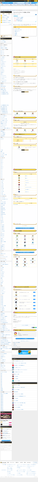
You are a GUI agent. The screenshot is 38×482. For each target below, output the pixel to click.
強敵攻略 (36, 4)
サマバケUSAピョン (17, 266)
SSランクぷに (15, 345)
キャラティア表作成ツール (4, 115)
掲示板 (11, 4)
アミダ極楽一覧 (2, 310)
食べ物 (1, 358)
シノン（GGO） (25, 131)
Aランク (2, 171)
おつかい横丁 (2, 273)
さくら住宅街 (2, 267)
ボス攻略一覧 (2, 333)
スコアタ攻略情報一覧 (3, 325)
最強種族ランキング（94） (4, 123)
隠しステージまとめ (3, 46)
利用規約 (8, 462)
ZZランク (2, 163)
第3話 (1, 376)
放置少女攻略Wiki (9, 471)
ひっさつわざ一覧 (3, 197)
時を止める (2, 220)
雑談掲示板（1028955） (3, 89)
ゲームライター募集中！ (3, 41)
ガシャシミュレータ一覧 (3, 259)
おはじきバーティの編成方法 (4, 316)
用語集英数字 (2, 410)
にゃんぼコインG (27, 182)
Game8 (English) (29, 462)
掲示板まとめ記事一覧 (3, 86)
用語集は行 (2, 402)
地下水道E (2, 302)
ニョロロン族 (2, 191)
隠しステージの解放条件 (20, 18)
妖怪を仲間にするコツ (3, 319)
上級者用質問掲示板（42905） (4, 109)
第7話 (1, 382)
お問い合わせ (21, 462)
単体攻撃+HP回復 (3, 208)
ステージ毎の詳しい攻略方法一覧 (4, 264)
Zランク (2, 165)
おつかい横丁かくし (3, 63)
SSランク (2, 168)
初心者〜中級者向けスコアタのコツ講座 (5, 330)
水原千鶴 (17, 260)
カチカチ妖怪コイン (27, 189)
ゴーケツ (25, 62)
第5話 (1, 379)
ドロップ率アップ (3, 244)
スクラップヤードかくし (3, 75)
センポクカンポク (17, 240)
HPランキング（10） (3, 126)
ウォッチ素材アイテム (3, 359)
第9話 (1, 385)
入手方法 (16, 32)
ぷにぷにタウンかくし (16, 199)
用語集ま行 (2, 404)
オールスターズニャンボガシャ (28, 187)
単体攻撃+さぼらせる (3, 209)
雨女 (24, 243)
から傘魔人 (25, 240)
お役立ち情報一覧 (3, 135)
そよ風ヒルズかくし (3, 64)
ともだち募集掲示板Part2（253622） (5, 93)
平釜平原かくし (2, 72)
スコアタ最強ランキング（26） (4, 120)
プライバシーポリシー (12, 462)
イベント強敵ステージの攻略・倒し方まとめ (5, 334)
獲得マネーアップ (3, 247)
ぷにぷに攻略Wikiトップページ (4, 40)
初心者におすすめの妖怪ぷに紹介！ (5, 340)
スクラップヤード (3, 287)
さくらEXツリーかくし (3, 66)
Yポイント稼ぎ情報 (3, 134)
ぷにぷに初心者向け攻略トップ (4, 339)
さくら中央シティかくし (3, 61)
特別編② (2, 390)
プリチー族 (2, 185)
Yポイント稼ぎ (24, 63)
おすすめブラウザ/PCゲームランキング (6, 440)
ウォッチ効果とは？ (3, 350)
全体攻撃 (2, 211)
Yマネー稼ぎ (17, 63)
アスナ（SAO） (17, 131)
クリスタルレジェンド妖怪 (4, 154)
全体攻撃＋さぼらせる (3, 214)
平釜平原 (2, 282)
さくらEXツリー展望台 (3, 305)
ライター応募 (35, 462)
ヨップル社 (2, 290)
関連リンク (16, 35)
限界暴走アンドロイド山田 (32, 260)
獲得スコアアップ (3, 249)
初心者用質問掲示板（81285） (4, 108)
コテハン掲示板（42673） (3, 90)
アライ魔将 (33, 240)
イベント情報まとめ (3, 132)
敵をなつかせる (2, 235)
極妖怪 (1, 151)
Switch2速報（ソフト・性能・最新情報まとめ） (31, 464)
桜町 (1, 284)
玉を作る (2, 215)
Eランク (2, 177)
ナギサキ (2, 279)
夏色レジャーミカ (25, 260)
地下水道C (2, 299)
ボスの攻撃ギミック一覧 (3, 336)
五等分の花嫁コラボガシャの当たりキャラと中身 (7, 22)
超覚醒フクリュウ (33, 131)
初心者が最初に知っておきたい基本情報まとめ (6, 342)
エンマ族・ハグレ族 (3, 194)
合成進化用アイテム (3, 356)
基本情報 (16, 33)
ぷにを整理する (2, 226)
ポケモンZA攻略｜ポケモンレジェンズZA (11, 464)
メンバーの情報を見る (25, 338)
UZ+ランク (2, 159)
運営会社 (25, 462)
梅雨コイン (26, 178)
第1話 (1, 373)
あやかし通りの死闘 (16, 204)
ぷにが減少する (2, 229)
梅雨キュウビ (17, 237)
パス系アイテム (2, 355)
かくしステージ (6, 4)
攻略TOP (2, 4)
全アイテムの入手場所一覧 (4, 353)
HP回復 (1, 238)
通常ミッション (2, 364)
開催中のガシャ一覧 (3, 253)
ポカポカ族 (2, 186)
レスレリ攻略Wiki (18, 473)
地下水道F (2, 304)
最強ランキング (26, 4)
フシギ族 (2, 182)
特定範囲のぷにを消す (3, 203)
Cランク (2, 174)
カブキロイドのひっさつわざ (18, 29)
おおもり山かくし (3, 58)
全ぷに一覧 (2, 138)
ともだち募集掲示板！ (4, 15)
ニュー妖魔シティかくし (3, 81)
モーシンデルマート (3, 288)
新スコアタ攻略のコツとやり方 (4, 328)
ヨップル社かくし (3, 78)
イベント (14, 4)
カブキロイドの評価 (17, 28)
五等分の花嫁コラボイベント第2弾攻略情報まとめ (7, 20)
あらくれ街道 (2, 307)
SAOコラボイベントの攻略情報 (20, 17)
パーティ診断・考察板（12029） (4, 112)
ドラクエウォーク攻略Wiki (9, 468)
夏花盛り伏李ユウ (17, 263)
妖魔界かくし (2, 67)
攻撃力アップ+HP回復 (3, 241)
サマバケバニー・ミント (32, 263)
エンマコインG (26, 180)
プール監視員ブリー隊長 (24, 263)
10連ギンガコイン (27, 191)
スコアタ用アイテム (3, 361)
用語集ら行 (2, 407)
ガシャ (22, 4)
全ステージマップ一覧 (3, 262)
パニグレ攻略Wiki (9, 473)
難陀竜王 (25, 237)
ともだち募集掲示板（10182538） (4, 92)
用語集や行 (2, 405)
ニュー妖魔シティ (3, 293)
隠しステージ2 (2, 52)
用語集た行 (2, 399)
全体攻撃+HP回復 (3, 212)
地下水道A (2, 296)
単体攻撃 (2, 206)
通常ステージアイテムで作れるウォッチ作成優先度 (6, 348)
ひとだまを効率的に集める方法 (4, 322)
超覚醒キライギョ (25, 266)
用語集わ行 (2, 408)
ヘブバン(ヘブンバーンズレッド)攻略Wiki (21, 471)
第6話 (1, 381)
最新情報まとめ (2, 131)
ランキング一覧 (2, 117)
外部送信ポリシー (17, 462)
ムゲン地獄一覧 (2, 308)
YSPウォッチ (19, 148)
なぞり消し (2, 217)
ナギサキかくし (2, 69)
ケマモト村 (2, 281)
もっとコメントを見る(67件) (25, 325)
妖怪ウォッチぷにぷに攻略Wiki (17, 342)
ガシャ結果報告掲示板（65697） (4, 111)
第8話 (1, 384)
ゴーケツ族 (2, 183)
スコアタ (33, 63)
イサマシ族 (2, 180)
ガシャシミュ (18, 4)
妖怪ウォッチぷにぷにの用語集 (4, 393)
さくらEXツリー (2, 276)
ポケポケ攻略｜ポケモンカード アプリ (30, 466)
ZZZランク (2, 162)
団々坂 (1, 270)
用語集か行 (2, 396)
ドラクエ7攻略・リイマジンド (10, 466)
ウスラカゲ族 (2, 188)
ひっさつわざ (2, 367)
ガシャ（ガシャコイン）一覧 (4, 256)
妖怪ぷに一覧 (31, 4)
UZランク (2, 160)
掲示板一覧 (2, 84)
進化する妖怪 (2, 156)
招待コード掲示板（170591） (4, 106)
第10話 (1, 387)
